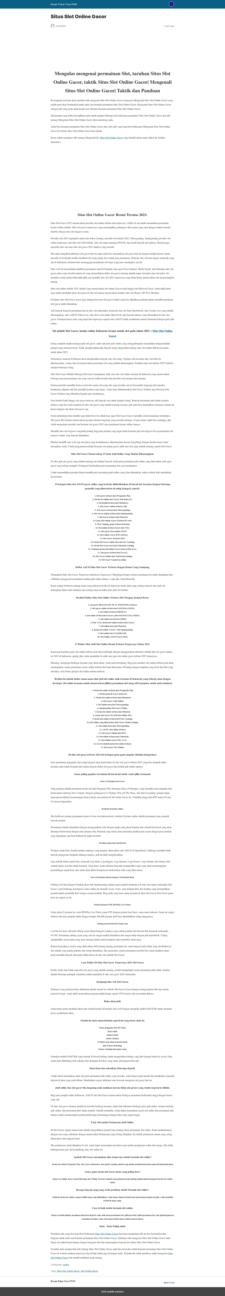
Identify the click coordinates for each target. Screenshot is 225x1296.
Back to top (169, 1282)
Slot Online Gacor (89, 1271)
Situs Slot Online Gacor (111, 137)
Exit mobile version (112, 1291)
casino (66, 1264)
